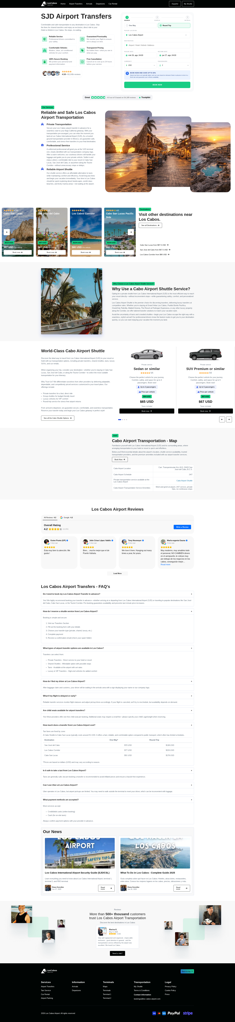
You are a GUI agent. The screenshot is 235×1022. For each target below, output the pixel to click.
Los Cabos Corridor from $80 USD (153, 255)
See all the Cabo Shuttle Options (56, 418)
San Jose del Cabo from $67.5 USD (154, 250)
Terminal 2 (107, 998)
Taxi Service (46, 990)
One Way (132, 25)
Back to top (186, 971)
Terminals (107, 990)
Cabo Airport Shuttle (184, 481)
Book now (16, 252)
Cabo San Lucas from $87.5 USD (153, 245)
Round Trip (167, 25)
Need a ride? (117, 953)
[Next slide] (229, 419)
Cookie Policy (170, 990)
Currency (128, 61)
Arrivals (89, 4)
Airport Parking (47, 998)
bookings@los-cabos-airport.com (147, 999)
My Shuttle (188, 4)
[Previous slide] (222, 419)
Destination (128, 40)
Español (175, 4)
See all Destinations (149, 225)
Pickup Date (128, 51)
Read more (103, 888)
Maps (105, 987)
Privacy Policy (170, 987)
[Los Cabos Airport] (49, 4)
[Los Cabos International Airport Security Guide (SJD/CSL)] (80, 868)
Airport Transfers (75, 4)
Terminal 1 (107, 994)
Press (167, 994)
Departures (100, 4)
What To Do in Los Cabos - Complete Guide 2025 (147, 872)
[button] (7, 232)
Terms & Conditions (142, 990)
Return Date (162, 51)
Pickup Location (130, 30)
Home (63, 4)
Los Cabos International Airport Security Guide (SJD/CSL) (77, 872)
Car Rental (113, 4)
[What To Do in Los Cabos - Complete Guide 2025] (155, 868)
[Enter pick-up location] (186, 35)
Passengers (162, 61)
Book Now (157, 85)
